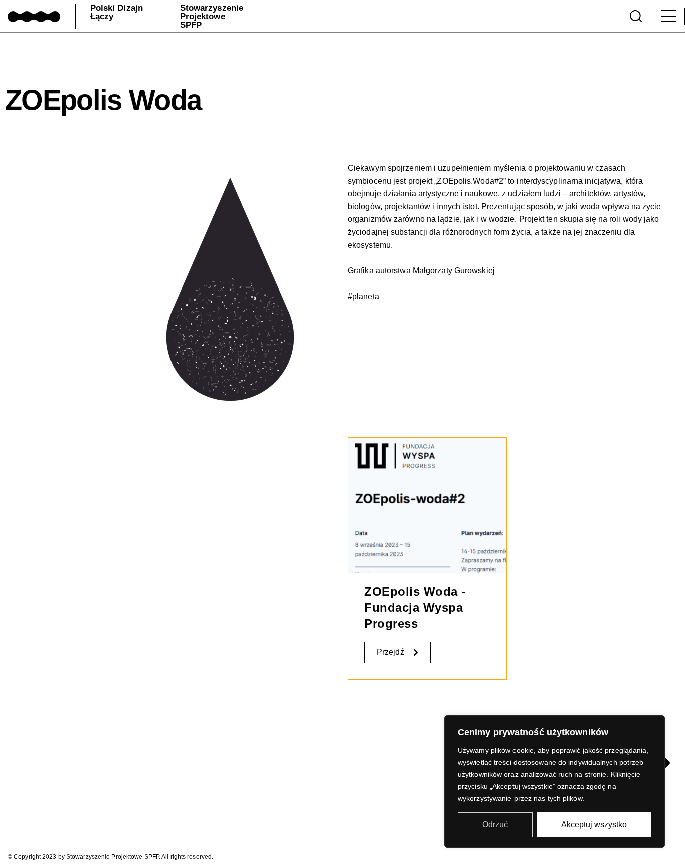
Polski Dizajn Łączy (116, 12)
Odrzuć (495, 824)
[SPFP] (34, 16)
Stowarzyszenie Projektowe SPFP (211, 16)
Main (668, 16)
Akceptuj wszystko (594, 824)
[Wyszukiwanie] (636, 16)
